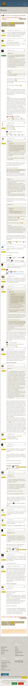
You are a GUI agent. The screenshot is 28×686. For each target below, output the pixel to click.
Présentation (4, 647)
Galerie (2, 653)
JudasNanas (3, 33)
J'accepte (14, 683)
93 (9, 23)
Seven (2, 436)
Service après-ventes (5, 670)
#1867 (25, 263)
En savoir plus (7, 683)
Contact (3, 668)
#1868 (25, 276)
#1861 (25, 30)
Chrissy (2, 368)
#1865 (25, 138)
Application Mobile (19, 655)
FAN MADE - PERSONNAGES (12, 465)
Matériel (3, 652)
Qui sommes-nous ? (5, 661)
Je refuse (21, 683)
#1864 (25, 122)
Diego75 (2, 589)
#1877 (25, 529)
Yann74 (8, 53)
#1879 (25, 566)
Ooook (8, 141)
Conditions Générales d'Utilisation (6, 663)
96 (17, 23)
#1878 (25, 554)
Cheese (2, 125)
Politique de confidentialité (4, 666)
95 (14, 23)
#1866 (25, 246)
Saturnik (3, 249)
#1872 (25, 433)
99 (2, 25)
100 (5, 25)
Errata (16, 653)
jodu (8, 71)
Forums (3, 17)
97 (20, 23)
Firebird (3, 53)
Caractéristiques (4, 650)
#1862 (25, 40)
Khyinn (2, 557)
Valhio (2, 447)
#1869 (25, 286)
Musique (17, 650)
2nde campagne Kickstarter (20, 617)
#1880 (25, 586)
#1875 (25, 509)
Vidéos (16, 648)
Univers (2, 648)
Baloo (2, 522)
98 (22, 23)
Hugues (2, 43)
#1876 (25, 519)
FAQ (16, 647)
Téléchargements (19, 652)
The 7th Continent (10, 17)
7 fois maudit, (12, 342)
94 (12, 23)
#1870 (25, 348)
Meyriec (2, 351)
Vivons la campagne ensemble (15, 15)
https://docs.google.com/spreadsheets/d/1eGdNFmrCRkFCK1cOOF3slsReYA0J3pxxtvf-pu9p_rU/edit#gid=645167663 (16, 170)
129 (11, 25)
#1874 (25, 471)
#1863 (25, 50)
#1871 (25, 365)
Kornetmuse (3, 474)
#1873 (25, 444)
